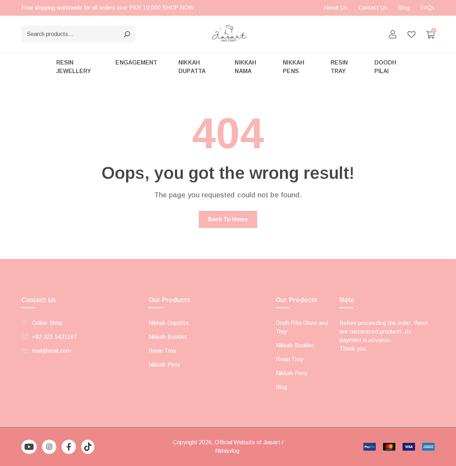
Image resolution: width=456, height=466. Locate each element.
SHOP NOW (178, 8)
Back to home (228, 219)
